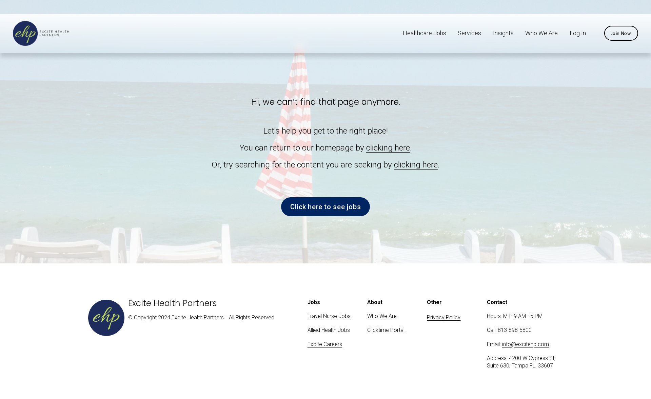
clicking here (388, 148)
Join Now (621, 33)
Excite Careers (325, 344)
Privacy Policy (443, 317)
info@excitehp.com (525, 344)
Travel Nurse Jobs (329, 316)
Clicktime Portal (386, 330)
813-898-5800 (515, 330)
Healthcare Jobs (424, 33)
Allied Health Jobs (329, 330)
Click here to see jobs (325, 207)
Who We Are (541, 33)
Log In (578, 33)
